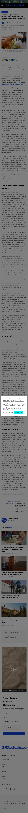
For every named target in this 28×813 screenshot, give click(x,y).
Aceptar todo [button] (18, 412)
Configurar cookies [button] (8, 412)
